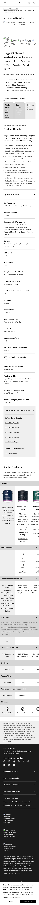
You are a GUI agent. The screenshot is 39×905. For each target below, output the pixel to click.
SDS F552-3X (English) (12, 437)
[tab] (7, 42)
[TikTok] (14, 765)
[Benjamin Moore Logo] (19, 3)
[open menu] (4, 3)
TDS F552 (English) (11, 453)
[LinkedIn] (9, 765)
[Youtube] (19, 761)
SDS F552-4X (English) (12, 442)
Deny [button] (11, 902)
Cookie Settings (15, 897)
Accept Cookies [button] (27, 902)
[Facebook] (4, 761)
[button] (29, 3)
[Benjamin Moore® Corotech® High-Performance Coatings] (13, 818)
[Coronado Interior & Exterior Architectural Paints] (13, 847)
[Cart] (34, 3)
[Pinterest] (23, 761)
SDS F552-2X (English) (12, 432)
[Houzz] (4, 765)
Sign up (6, 751)
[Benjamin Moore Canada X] (28, 761)
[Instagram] (9, 761)
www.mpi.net (8, 741)
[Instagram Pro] (14, 761)
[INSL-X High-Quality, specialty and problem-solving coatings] (13, 833)
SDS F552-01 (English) (12, 423)
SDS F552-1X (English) (12, 427)
